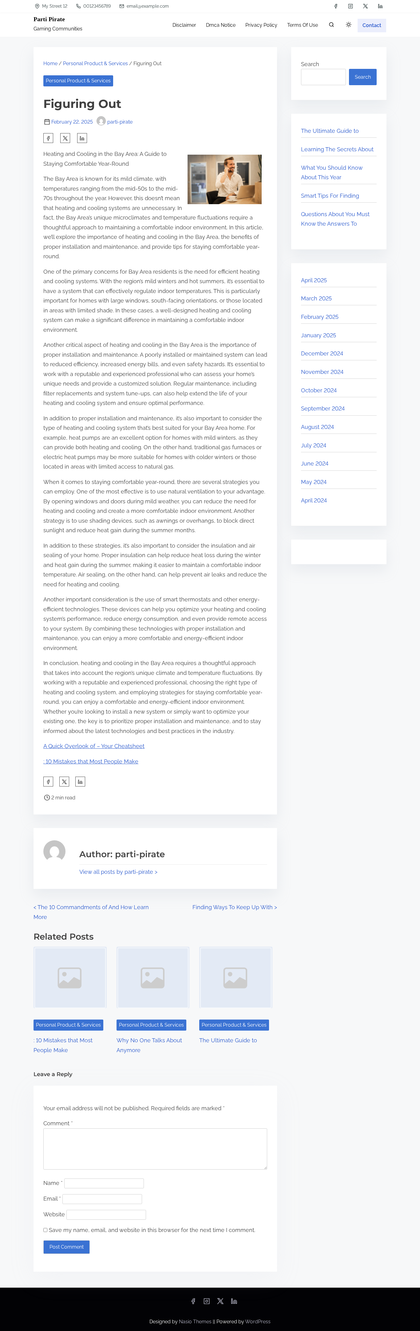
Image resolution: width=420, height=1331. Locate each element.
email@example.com (147, 6)
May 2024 (314, 482)
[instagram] (350, 6)
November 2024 (322, 372)
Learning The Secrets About (337, 149)
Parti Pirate (49, 19)
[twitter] (365, 6)
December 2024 (322, 353)
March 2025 (316, 298)
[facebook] (336, 6)
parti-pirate (120, 122)
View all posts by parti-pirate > (118, 872)
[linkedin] (380, 6)
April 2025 (314, 280)
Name (53, 1183)
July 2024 (313, 445)
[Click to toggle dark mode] (348, 25)
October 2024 (319, 390)
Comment (58, 1123)
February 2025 (320, 317)
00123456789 (96, 6)
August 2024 (317, 427)
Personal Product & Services (95, 63)
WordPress (258, 1322)
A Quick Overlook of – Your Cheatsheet (94, 746)
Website (54, 1214)
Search (310, 64)
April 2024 (314, 500)
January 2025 (318, 335)
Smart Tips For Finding (330, 195)
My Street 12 (54, 6)
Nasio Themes (196, 1322)
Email (52, 1198)
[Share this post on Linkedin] (82, 138)
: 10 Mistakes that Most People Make (90, 761)
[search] (331, 26)
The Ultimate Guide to (228, 1040)
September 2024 (323, 408)
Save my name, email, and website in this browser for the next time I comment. (152, 1230)
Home (50, 63)
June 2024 (314, 463)
